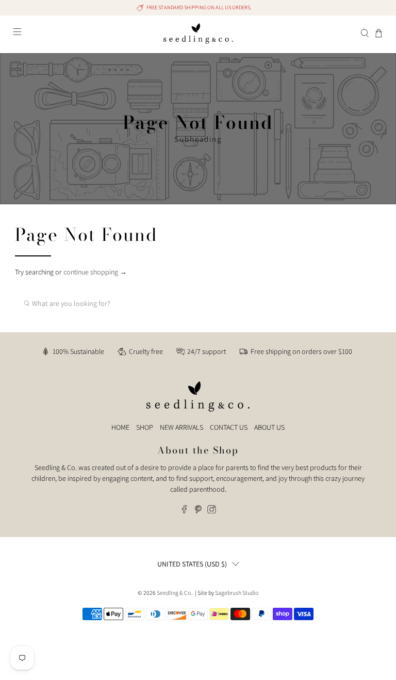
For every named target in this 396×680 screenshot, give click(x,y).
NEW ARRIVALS (181, 427)
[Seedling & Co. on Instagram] (211, 510)
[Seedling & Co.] (198, 33)
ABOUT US (269, 427)
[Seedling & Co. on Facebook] (184, 510)
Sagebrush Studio (236, 592)
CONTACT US (229, 427)
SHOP (144, 427)
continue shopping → (95, 272)
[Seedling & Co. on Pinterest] (198, 510)
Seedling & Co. (174, 592)
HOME (120, 427)
